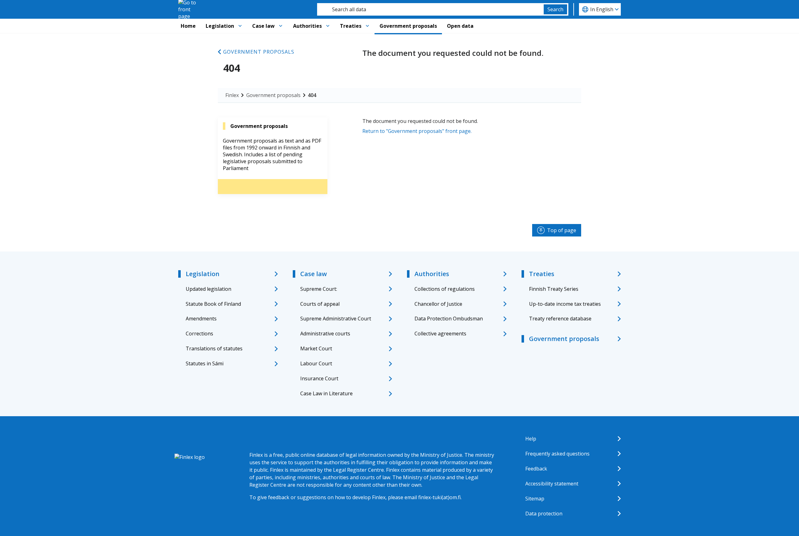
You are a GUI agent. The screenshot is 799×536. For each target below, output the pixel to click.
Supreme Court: (318, 288)
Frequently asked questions (557, 453)
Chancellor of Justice (438, 303)
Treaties (350, 25)
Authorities (307, 25)
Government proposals (408, 25)
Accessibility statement (551, 483)
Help (530, 438)
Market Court (316, 348)
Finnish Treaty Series (553, 288)
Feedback (536, 468)
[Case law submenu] (280, 26)
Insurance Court (319, 378)
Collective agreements (440, 333)
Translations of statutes (214, 348)
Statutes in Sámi (204, 363)
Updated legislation (208, 288)
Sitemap (534, 498)
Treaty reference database (560, 318)
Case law (263, 25)
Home (188, 25)
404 (312, 95)
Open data (460, 25)
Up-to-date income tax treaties (565, 303)
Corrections (199, 333)
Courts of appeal (320, 303)
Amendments (201, 318)
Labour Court (316, 363)
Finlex (232, 95)
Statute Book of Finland (213, 303)
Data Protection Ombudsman (448, 318)
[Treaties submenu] (367, 26)
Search (555, 9)
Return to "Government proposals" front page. (417, 131)
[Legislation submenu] (240, 26)
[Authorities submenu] (327, 26)
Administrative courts (325, 333)
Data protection (543, 513)
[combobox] (430, 9)
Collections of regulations (444, 288)
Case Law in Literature (326, 393)
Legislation (220, 25)
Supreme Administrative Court (335, 318)
